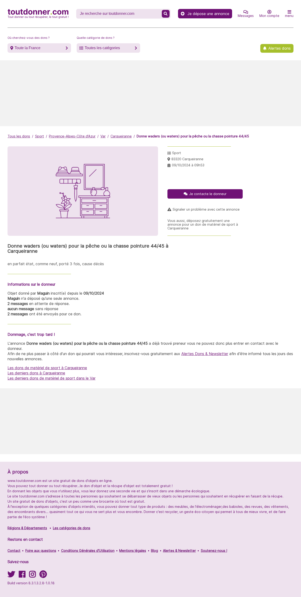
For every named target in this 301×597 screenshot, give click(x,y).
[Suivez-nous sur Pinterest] (43, 576)
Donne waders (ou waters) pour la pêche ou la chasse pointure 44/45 (193, 136)
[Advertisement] (150, 93)
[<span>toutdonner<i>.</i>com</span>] (38, 13)
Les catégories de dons (71, 528)
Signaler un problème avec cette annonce (206, 209)
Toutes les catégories (102, 48)
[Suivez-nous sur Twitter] (11, 576)
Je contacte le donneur (207, 194)
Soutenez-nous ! (214, 551)
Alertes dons (279, 48)
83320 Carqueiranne (187, 159)
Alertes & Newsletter (179, 551)
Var (103, 136)
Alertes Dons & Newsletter (204, 353)
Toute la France (27, 48)
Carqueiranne (121, 136)
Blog (154, 551)
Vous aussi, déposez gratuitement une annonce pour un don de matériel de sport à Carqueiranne (202, 224)
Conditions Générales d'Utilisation (88, 551)
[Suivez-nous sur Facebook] (22, 576)
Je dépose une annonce (208, 13)
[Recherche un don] (166, 14)
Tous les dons (19, 136)
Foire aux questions (40, 551)
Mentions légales (132, 551)
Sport (39, 136)
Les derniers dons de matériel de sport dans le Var (51, 378)
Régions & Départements (27, 528)
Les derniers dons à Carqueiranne (36, 373)
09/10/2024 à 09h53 (188, 165)
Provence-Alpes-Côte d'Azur (72, 136)
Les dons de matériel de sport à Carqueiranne (47, 367)
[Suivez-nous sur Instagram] (32, 576)
